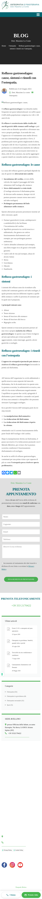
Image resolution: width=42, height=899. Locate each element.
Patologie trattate (9, 777)
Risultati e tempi (9, 789)
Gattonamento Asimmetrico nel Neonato (21, 666)
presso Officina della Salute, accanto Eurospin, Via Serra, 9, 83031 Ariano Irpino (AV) (20, 727)
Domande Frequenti (10, 793)
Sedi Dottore (8, 823)
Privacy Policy (8, 850)
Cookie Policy (19, 850)
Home (4, 46)
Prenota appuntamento (11, 819)
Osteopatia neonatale (14, 700)
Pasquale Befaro (21, 887)
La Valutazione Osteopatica (13, 781)
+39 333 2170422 (21, 605)
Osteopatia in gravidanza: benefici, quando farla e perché (22, 642)
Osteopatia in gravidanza (15, 696)
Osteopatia (12, 46)
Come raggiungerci (10, 815)
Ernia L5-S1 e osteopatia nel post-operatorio (22, 629)
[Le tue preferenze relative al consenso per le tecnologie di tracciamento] (2, 674)
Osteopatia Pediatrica (11, 764)
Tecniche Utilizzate (10, 773)
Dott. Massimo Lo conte (21, 92)
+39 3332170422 (14, 733)
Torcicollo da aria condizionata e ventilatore (22, 654)
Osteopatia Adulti (9, 769)
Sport (8, 705)
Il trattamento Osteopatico (12, 785)
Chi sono (7, 811)
